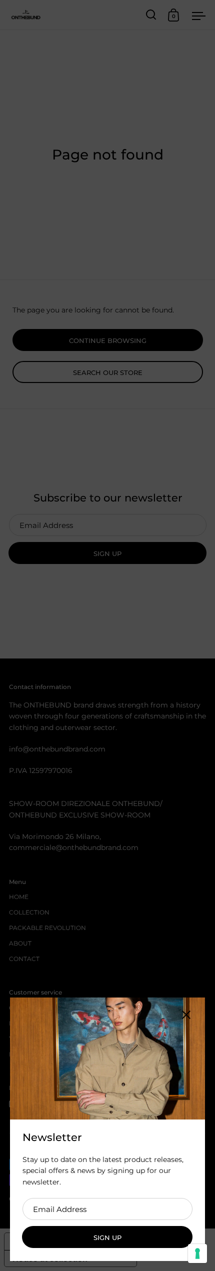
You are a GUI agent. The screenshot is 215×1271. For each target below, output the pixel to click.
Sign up (108, 1238)
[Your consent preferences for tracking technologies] (197, 1253)
